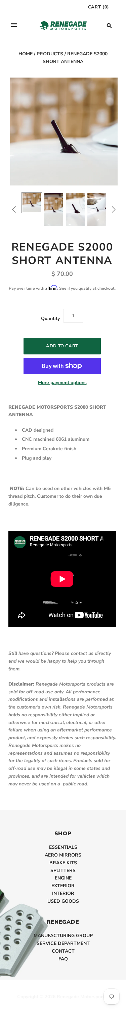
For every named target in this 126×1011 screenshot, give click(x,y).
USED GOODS (63, 901)
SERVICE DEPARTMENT (63, 943)
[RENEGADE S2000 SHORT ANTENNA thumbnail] (32, 202)
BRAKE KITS (63, 863)
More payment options (62, 382)
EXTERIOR (63, 886)
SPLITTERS (63, 870)
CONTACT (63, 951)
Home (25, 54)
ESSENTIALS (63, 847)
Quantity (50, 318)
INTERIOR (63, 893)
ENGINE (63, 878)
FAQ (63, 959)
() (98, 7)
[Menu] (14, 26)
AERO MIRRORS (63, 855)
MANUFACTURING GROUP (63, 935)
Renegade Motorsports (82, 996)
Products (50, 54)
